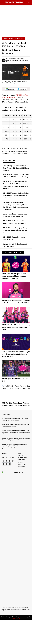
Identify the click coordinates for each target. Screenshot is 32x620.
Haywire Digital (16, 618)
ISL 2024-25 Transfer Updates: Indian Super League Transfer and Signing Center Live (16, 195)
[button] (3, 2)
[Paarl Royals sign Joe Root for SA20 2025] (16, 368)
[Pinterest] (12, 457)
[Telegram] (6, 464)
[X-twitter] (6, 457)
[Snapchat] (12, 460)
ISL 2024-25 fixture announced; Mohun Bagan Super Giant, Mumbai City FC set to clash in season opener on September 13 (16, 446)
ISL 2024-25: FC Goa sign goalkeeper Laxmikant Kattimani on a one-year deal (15, 230)
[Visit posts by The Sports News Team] (4, 60)
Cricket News (8, 38)
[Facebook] (3, 457)
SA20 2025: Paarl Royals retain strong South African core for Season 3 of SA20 (16, 327)
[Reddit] (3, 464)
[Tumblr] (9, 460)
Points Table (16, 153)
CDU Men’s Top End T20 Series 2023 (15, 96)
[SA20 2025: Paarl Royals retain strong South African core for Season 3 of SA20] (16, 315)
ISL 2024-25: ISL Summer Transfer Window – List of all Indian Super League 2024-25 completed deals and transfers (16, 432)
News (11, 153)
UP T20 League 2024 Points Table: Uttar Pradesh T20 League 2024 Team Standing (16, 168)
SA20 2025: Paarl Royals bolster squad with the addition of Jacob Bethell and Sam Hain (14, 276)
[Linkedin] (6, 460)
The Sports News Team (16, 59)
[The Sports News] (14, 2)
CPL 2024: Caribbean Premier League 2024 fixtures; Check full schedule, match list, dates (16, 354)
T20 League (19, 38)
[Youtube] (9, 457)
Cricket (24, 151)
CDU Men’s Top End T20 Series (18, 148)
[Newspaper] (9, 464)
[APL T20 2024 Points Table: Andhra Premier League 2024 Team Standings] (16, 393)
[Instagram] (3, 460)
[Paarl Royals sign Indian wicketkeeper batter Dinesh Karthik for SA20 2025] (16, 290)
